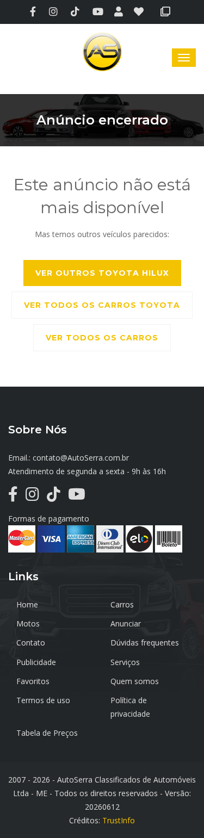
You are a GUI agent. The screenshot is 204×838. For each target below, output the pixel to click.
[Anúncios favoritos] (141, 12)
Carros (122, 604)
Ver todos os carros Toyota (102, 305)
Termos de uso (43, 700)
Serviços (125, 662)
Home (27, 604)
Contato (30, 642)
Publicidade (36, 662)
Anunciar (125, 623)
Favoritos (33, 681)
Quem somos (134, 681)
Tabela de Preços (47, 733)
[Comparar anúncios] (167, 12)
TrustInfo (118, 820)
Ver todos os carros (102, 338)
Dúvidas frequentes (144, 642)
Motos (28, 623)
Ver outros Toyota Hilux (102, 273)
